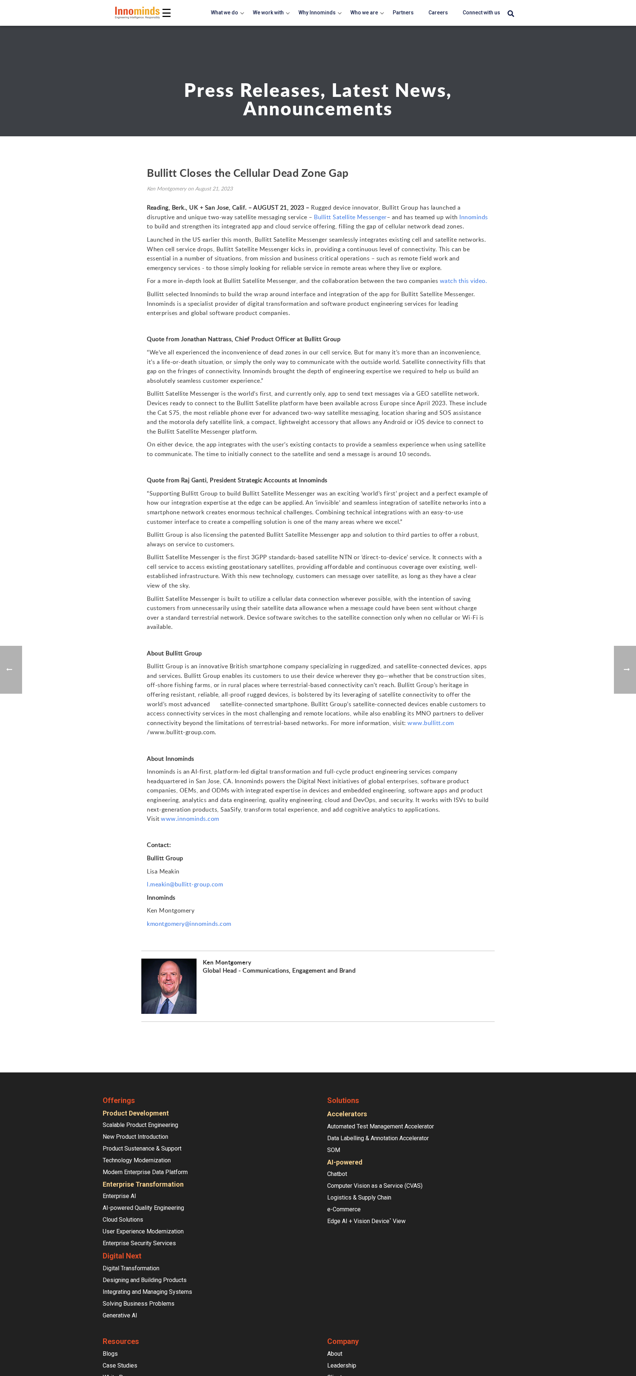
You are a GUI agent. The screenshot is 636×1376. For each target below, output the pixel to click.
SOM (333, 1149)
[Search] (511, 14)
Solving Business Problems (138, 1303)
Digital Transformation (131, 1268)
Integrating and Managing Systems (147, 1291)
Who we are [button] (364, 12)
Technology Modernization (137, 1160)
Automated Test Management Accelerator (380, 1126)
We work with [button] (268, 12)
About (334, 1353)
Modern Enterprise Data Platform (145, 1172)
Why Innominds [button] (317, 12)
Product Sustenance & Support (142, 1148)
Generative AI (120, 1315)
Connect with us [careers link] (481, 12)
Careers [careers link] (438, 12)
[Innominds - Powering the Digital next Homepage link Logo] (138, 12)
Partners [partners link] (403, 12)
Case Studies (120, 1365)
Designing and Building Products (145, 1280)
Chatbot (337, 1173)
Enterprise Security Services (139, 1243)
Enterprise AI (119, 1196)
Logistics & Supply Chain (359, 1197)
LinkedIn (207, 983)
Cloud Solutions (123, 1219)
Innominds (473, 217)
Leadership (341, 1365)
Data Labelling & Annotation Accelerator (378, 1138)
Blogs (110, 1353)
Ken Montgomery (227, 962)
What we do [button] (224, 12)
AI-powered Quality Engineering (143, 1207)
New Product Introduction (135, 1136)
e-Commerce (344, 1209)
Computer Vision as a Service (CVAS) (375, 1185)
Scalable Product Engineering (140, 1124)
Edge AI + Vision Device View (366, 1221)
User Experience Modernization (143, 1231)
